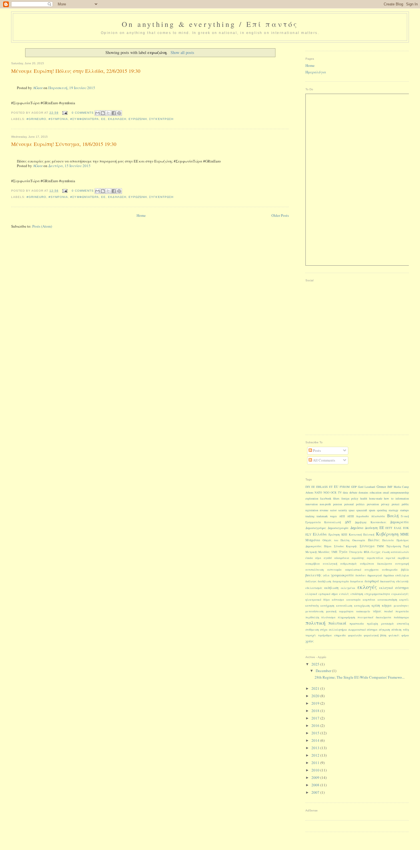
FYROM (345, 487)
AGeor (38, 87)
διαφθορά (372, 581)
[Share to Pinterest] (119, 113)
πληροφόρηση (346, 617)
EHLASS (322, 487)
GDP (354, 487)
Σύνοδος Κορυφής (345, 546)
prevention (373, 504)
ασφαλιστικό (353, 570)
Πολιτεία (388, 540)
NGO (326, 492)
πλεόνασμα (328, 617)
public (405, 504)
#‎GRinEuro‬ (36, 119)
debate (353, 492)
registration (311, 510)
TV (340, 492)
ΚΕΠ (344, 534)
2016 (315, 725)
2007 (315, 792)
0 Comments (83, 112)
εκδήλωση (117, 119)
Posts (316, 450)
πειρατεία (402, 611)
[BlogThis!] (103, 113)
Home (141, 215)
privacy (385, 504)
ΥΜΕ (334, 552)
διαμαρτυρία (341, 581)
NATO (318, 492)
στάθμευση (312, 630)
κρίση (376, 605)
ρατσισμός (387, 624)
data (345, 492)
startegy (393, 510)
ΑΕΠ (342, 516)
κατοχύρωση (362, 606)
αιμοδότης (358, 558)
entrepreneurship (399, 492)
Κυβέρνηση (387, 534)
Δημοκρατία (399, 522)
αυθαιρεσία (390, 570)
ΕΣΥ (308, 534)
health (363, 498)
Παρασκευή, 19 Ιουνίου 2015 (71, 87)
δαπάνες (360, 575)
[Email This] (97, 113)
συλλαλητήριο (338, 630)
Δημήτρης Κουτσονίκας (370, 522)
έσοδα (309, 558)
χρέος (309, 641)
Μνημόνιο (312, 540)
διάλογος (311, 581)
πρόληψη (372, 624)
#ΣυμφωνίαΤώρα (84, 119)
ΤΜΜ (380, 546)
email (386, 492)
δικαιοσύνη (387, 581)
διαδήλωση (324, 581)
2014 (315, 740)
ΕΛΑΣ (397, 528)
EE (313, 487)
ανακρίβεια (312, 564)
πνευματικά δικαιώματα (374, 617)
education (375, 492)
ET (331, 487)
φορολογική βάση (375, 635)
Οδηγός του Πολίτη (336, 540)
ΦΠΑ (366, 552)
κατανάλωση (344, 606)
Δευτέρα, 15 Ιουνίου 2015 (69, 165)
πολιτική (315, 622)
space (352, 510)
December (324, 670)
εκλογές (367, 586)
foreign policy (349, 498)
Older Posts (280, 215)
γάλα (326, 575)
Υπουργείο (355, 552)
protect (395, 504)
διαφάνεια (356, 581)
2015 (315, 732)
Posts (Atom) (42, 226)
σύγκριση (384, 630)
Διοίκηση (371, 528)
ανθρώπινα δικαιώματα (376, 564)
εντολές (344, 594)
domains (363, 492)
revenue (324, 510)
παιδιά (388, 611)
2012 (315, 755)
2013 (315, 747)
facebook (325, 498)
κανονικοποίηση (387, 600)
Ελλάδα (320, 534)
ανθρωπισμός (348, 564)
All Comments (323, 460)
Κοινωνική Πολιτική (361, 534)
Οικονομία (358, 540)
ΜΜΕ (404, 534)
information (402, 498)
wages (333, 516)
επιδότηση (357, 594)
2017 (315, 718)
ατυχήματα (372, 570)
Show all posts (182, 52)
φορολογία (355, 635)
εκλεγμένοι (348, 588)
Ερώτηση (334, 534)
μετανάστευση (314, 611)
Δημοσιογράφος (315, 528)
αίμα (318, 558)
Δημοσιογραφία (338, 528)
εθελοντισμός (313, 588)
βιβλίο (405, 570)
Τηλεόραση (393, 546)
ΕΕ (103, 119)
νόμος (377, 611)
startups (404, 510)
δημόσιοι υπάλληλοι (396, 575)
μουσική (331, 611)
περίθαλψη (312, 617)
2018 (315, 710)
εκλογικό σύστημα (394, 587)
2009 (315, 777)
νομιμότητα (346, 611)
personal (349, 504)
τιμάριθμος (325, 635)
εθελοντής (402, 581)
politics (360, 504)
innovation (311, 504)
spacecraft (361, 510)
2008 (315, 784)
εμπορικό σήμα (328, 594)
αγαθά (328, 558)
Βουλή (393, 515)
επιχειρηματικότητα (377, 594)
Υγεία (343, 552)
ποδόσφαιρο (401, 617)
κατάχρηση (327, 606)
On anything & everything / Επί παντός (210, 24)
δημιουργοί (374, 575)
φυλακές (394, 635)
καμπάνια (369, 600)
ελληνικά (311, 594)
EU (336, 486)
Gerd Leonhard (366, 487)
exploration (311, 498)
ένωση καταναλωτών (395, 552)
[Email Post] (65, 112)
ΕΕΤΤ (388, 528)
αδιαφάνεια (341, 558)
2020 (315, 695)
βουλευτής (313, 575)
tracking (310, 516)
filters (336, 498)
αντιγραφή (402, 564)
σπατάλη (403, 624)
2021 (315, 688)
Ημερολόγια (315, 72)
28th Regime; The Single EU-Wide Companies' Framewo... (360, 677)
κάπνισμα (338, 600)
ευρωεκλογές (400, 594)
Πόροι (327, 546)
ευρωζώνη (138, 119)
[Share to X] (108, 113)
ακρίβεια (403, 558)
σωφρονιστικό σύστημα (362, 630)
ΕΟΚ (406, 528)
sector (333, 510)
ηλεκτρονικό (313, 600)
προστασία (356, 624)
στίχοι (323, 630)
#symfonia (58, 119)
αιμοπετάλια (375, 558)
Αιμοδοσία (362, 516)
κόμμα (387, 605)
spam (372, 510)
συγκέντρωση (161, 119)
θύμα (326, 600)
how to (388, 498)
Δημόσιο (356, 527)
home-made (375, 498)
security (342, 510)
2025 (315, 664)
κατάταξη (312, 606)
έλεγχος (376, 552)
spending (382, 510)
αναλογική (330, 564)
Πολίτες (374, 540)
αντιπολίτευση (314, 570)
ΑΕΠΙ (350, 516)
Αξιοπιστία (378, 516)
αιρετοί (390, 558)
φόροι (405, 635)
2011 (315, 762)
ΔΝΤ (348, 522)
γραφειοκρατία (342, 575)
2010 (315, 770)
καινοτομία (354, 600)
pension (337, 504)
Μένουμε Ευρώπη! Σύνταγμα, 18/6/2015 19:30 (63, 144)
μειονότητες (401, 606)
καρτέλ (404, 600)
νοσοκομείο (363, 611)
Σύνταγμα (367, 546)
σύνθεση (396, 630)
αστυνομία (334, 570)
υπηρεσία (340, 635)
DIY (307, 487)
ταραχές (310, 635)
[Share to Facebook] (114, 113)
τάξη (406, 630)
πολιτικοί (337, 623)
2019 (315, 703)
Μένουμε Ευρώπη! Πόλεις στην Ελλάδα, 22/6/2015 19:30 (75, 70)
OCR (334, 492)
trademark (322, 516)
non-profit (325, 504)
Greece (381, 486)
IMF (389, 487)
